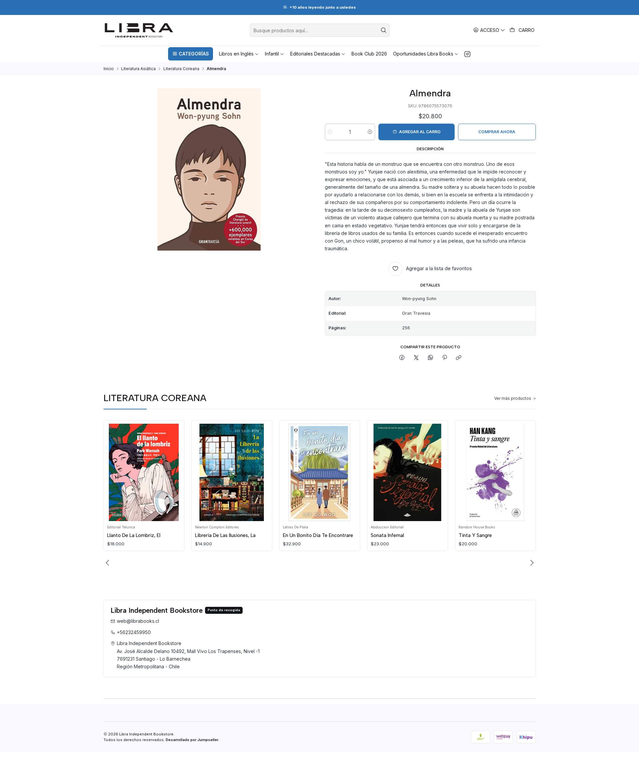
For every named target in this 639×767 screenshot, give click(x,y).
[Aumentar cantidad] (370, 132)
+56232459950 (134, 632)
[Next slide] (531, 563)
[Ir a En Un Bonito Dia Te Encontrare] (319, 472)
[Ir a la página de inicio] (139, 30)
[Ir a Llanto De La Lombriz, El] (143, 472)
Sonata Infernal (387, 535)
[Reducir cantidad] (330, 132)
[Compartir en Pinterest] (445, 358)
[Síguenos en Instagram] (467, 54)
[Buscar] (383, 30)
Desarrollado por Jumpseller (192, 739)
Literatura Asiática (138, 69)
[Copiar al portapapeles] (459, 358)
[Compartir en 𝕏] (416, 358)
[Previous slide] (108, 563)
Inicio (109, 69)
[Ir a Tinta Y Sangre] (495, 472)
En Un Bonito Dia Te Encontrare (318, 535)
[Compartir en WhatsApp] (430, 358)
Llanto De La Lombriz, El (133, 535)
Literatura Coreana (181, 69)
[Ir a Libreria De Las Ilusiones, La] (231, 472)
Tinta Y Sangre (475, 535)
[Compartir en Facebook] (402, 358)
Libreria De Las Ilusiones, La (225, 535)
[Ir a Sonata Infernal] (407, 472)
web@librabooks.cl (138, 621)
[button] (190, 53)
